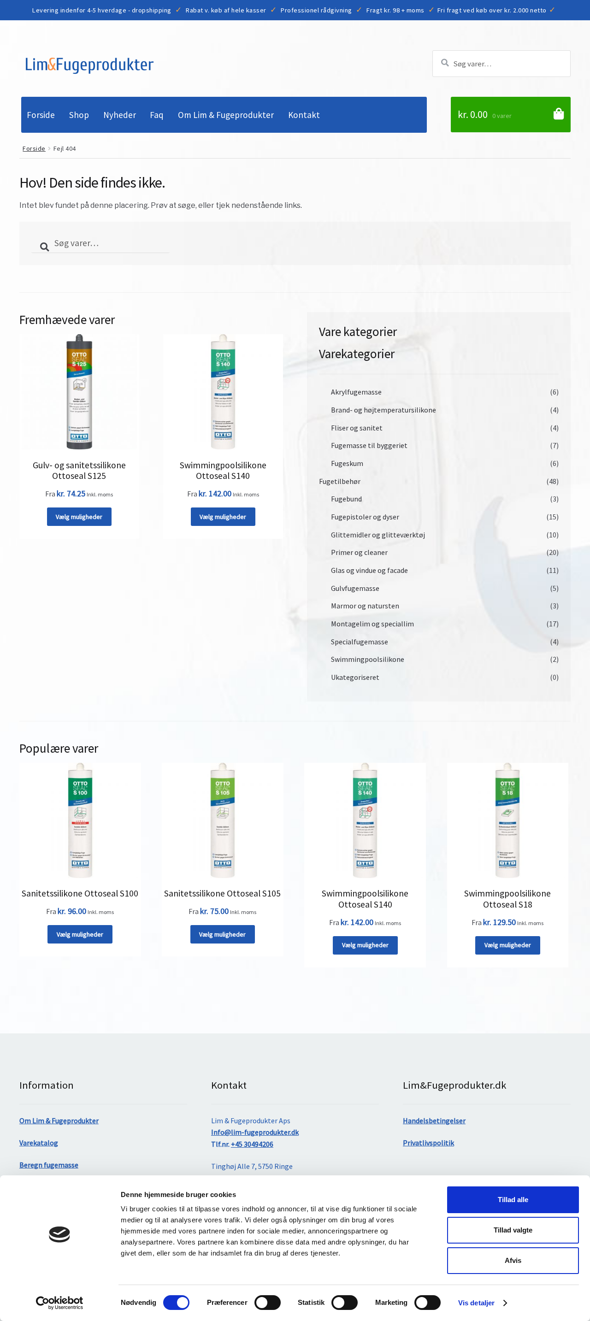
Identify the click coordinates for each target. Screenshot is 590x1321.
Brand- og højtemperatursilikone (383, 409)
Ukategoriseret (355, 677)
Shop (79, 114)
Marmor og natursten (365, 605)
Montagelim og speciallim (372, 623)
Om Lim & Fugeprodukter (226, 114)
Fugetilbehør (339, 481)
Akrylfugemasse (356, 391)
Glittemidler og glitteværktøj (378, 534)
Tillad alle (513, 1199)
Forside (41, 114)
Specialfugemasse (359, 641)
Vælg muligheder (79, 517)
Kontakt (304, 114)
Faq (157, 114)
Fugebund (346, 498)
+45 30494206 (252, 1144)
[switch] (267, 1302)
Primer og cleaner (359, 552)
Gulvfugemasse (355, 588)
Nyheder (119, 114)
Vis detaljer (476, 1303)
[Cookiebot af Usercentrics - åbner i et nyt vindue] (59, 1303)
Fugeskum (347, 463)
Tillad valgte (513, 1230)
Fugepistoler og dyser (365, 516)
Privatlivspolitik (428, 1142)
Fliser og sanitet (357, 427)
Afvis (513, 1260)
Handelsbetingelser (434, 1120)
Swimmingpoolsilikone (367, 659)
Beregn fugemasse (48, 1164)
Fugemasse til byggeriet (369, 445)
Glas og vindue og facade (369, 570)
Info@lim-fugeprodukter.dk (255, 1132)
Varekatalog (38, 1142)
